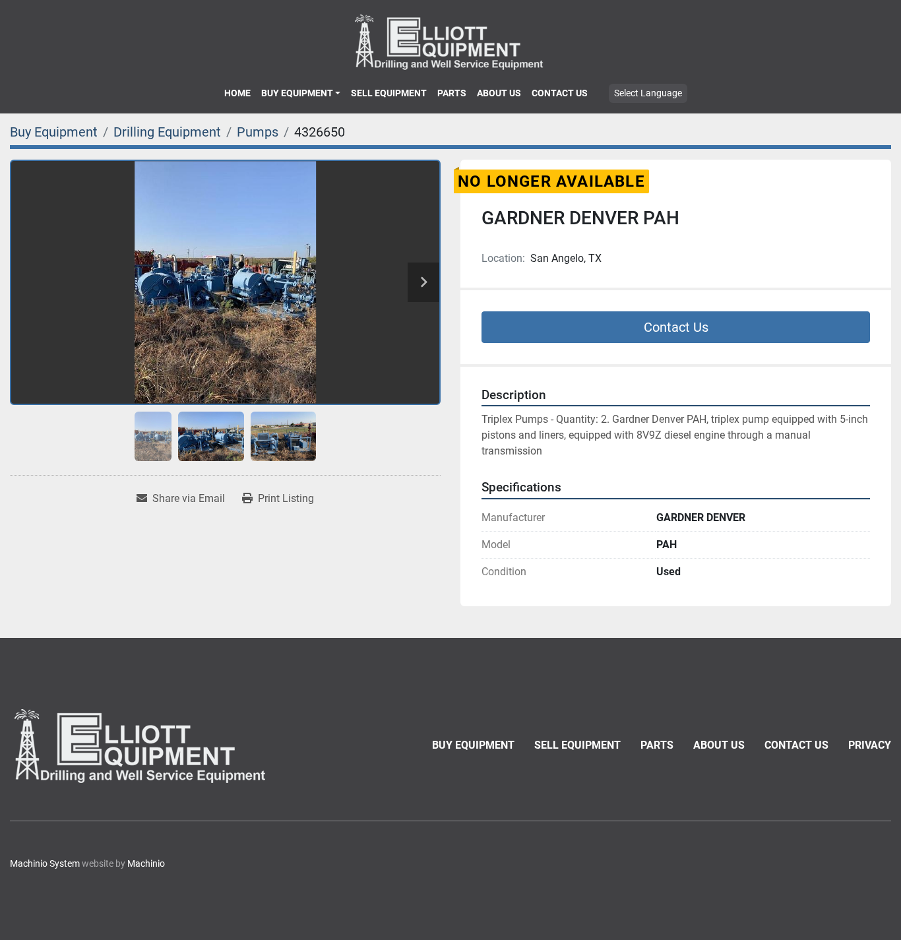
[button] (300, 93)
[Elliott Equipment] (142, 746)
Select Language (648, 93)
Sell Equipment (389, 93)
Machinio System (45, 863)
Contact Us (560, 93)
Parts (451, 93)
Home (237, 93)
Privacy (869, 745)
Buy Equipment (297, 93)
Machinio (146, 863)
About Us (499, 93)
